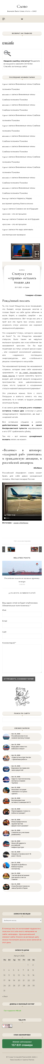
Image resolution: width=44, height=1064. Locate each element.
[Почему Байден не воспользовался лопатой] (7, 549)
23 (33, 980)
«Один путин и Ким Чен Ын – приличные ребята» (21, 758)
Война (22, 270)
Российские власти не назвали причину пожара (21, 737)
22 (29, 980)
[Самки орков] (37, 549)
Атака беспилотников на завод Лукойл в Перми (21, 887)
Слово (22, 6)
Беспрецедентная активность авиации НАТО (21, 801)
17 (4, 980)
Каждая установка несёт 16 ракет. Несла (21, 855)
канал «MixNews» (20, 523)
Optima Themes (28, 1060)
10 (4, 975)
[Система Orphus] (7, 56)
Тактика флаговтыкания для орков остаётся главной (20, 877)
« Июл (5, 996)
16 (33, 975)
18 (9, 980)
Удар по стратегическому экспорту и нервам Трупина (21, 781)
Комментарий (9, 643)
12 (14, 975)
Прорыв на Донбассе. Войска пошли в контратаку (19, 867)
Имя (4, 610)
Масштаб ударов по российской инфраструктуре (19, 845)
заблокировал (22, 1044)
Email (4, 621)
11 (9, 975)
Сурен (27, 287)
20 (19, 980)
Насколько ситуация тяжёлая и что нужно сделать (19, 791)
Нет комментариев (22, 541)
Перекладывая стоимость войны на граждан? (21, 812)
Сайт (4, 632)
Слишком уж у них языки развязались (20, 833)
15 (28, 975)
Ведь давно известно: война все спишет (19, 747)
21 (23, 980)
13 (19, 975)
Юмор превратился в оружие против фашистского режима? (20, 824)
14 (24, 975)
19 (14, 980)
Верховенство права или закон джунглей (20, 769)
